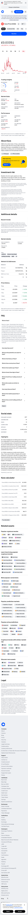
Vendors (3, 742)
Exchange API (5, 866)
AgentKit (3, 859)
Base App (3, 782)
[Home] (2, 11)
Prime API (4, 870)
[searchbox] (23, 23)
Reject (8, 911)
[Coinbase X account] (7, 898)
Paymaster (4, 848)
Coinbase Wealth (6, 788)
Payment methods (6, 768)
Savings (3, 799)
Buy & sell (4, 779)
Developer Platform (6, 831)
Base (2, 833)
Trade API (4, 846)
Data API (3, 853)
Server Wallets (5, 835)
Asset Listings (5, 806)
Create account (5, 762)
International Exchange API (8, 868)
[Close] (24, 905)
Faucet (3, 864)
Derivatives (4, 795)
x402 (2, 844)
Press (2, 737)
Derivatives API (5, 872)
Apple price (4, 890)
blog (2, 898)
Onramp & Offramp (6, 842)
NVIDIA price (4, 888)
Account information (7, 766)
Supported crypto (6, 773)
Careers (3, 733)
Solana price (4, 881)
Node (2, 857)
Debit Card (4, 793)
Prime (3, 817)
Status (3, 775)
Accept (20, 911)
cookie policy (9, 904)
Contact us (4, 759)
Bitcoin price (4, 877)
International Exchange (7, 824)
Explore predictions (6, 801)
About (3, 731)
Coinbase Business (6, 808)
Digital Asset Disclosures (8, 753)
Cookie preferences (6, 748)
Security (3, 739)
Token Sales (4, 797)
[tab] (3, 29)
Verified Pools (5, 826)
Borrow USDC (5, 784)
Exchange (4, 822)
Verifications (4, 855)
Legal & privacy (5, 744)
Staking (3, 819)
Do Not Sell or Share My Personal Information (13, 750)
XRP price (4, 884)
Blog (2, 735)
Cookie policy (5, 746)
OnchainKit (4, 850)
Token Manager (5, 813)
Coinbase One (5, 786)
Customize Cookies (18, 907)
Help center (4, 757)
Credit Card (4, 790)
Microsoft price (5, 893)
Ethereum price (5, 879)
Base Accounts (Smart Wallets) (9, 839)
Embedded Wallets (6, 837)
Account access (5, 770)
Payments (4, 810)
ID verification (5, 764)
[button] (25, 11)
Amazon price (5, 895)
